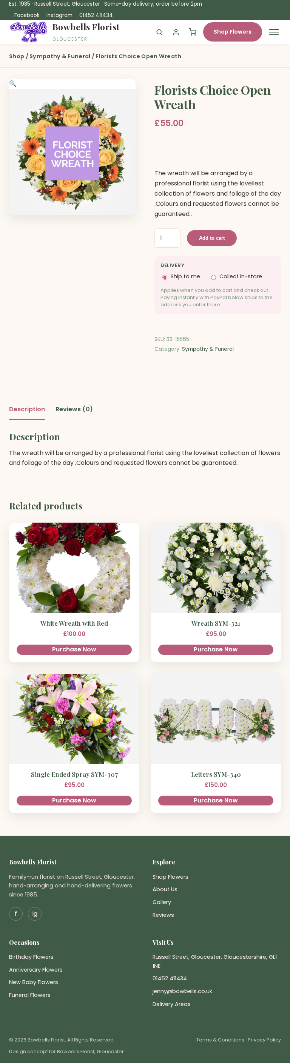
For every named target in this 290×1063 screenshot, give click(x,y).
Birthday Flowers (31, 957)
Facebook (27, 15)
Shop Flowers (232, 31)
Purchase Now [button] (74, 649)
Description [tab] (27, 409)
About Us (165, 889)
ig (34, 913)
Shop (16, 56)
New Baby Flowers (33, 982)
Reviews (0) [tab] (74, 409)
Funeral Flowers (30, 995)
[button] (13, 83)
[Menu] (274, 32)
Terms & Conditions (220, 1040)
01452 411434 (96, 15)
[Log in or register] (176, 32)
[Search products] (159, 32)
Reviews (163, 915)
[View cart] (193, 32)
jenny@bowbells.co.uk (182, 991)
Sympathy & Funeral (59, 56)
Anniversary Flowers (36, 970)
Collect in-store (240, 276)
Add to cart (212, 238)
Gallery (162, 902)
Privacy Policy (264, 1040)
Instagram (59, 15)
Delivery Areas (172, 1004)
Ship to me (185, 276)
